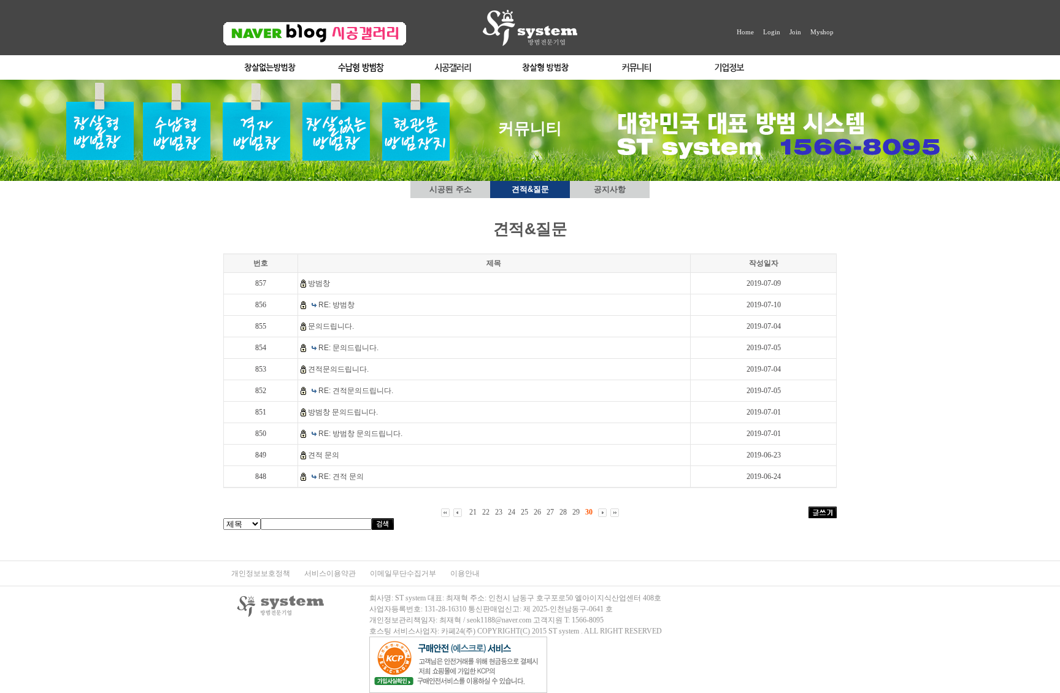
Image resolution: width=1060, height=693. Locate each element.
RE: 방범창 (336, 305)
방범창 (319, 283)
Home (745, 32)
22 (486, 512)
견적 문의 (323, 455)
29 (576, 512)
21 (473, 512)
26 (537, 512)
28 (563, 512)
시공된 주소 (450, 189)
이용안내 (465, 573)
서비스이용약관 (331, 573)
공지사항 (610, 189)
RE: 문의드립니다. (348, 347)
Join (795, 32)
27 (550, 512)
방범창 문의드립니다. (343, 412)
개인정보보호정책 (261, 573)
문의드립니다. (331, 326)
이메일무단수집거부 (404, 573)
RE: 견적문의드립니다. (355, 390)
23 (498, 512)
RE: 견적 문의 (341, 476)
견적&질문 (530, 189)
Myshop (822, 32)
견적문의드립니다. (338, 369)
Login (771, 32)
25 (524, 512)
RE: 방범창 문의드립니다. (360, 433)
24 (511, 512)
